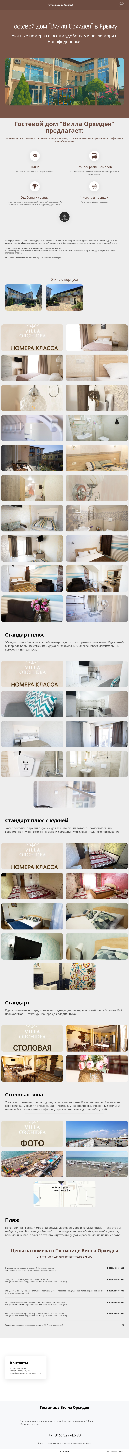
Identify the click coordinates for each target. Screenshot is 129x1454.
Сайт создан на (115, 1451)
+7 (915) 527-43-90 (64, 1434)
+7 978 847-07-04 (18, 1368)
